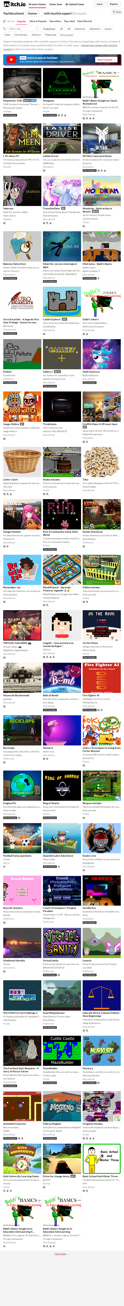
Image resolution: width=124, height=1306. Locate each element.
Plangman (48, 100)
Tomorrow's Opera (12, 755)
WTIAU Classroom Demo (97, 155)
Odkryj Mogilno (52, 1123)
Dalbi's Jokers (91, 319)
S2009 (6, 1131)
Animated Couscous (14, 1123)
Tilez (85, 479)
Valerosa (8, 208)
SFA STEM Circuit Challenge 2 (20, 1012)
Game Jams (55, 4)
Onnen (6, 964)
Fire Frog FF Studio (52, 1131)
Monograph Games (12, 107)
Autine (6, 859)
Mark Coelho (9, 810)
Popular (21, 21)
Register (114, 4)
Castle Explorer (52, 319)
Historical (80, 28)
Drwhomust (9, 375)
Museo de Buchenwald (16, 695)
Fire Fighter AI (91, 695)
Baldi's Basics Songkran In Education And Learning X (18, 1230)
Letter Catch (10, 479)
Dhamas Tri (9, 539)
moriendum (9, 1078)
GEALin (47, 649)
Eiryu (85, 915)
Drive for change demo (56, 1176)
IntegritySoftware (91, 1023)
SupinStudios (89, 539)
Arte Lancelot (50, 486)
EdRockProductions (93, 434)
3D (68, 28)
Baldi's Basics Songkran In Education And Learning (57, 1230)
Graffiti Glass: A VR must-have (100, 424)
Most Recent (84, 21)
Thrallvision (50, 424)
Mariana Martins (91, 1075)
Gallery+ (48, 371)
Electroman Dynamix (93, 326)
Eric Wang (48, 702)
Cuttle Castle (49, 1075)
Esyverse (87, 163)
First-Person (21, 34)
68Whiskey (48, 163)
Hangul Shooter (12, 531)
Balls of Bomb (50, 695)
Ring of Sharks (51, 803)
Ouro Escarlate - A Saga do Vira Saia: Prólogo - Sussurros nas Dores (21, 322)
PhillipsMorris (90, 702)
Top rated (69, 21)
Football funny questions (17, 855)
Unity (7, 34)
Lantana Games (90, 218)
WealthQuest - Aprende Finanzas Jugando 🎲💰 (57, 589)
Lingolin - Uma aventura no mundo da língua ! (58, 644)
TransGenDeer (51, 208)
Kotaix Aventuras (93, 531)
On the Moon (90, 642)
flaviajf (6, 915)
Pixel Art (36, 34)
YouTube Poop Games (14, 163)
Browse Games (37, 4)
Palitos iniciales (91, 587)
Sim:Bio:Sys (89, 907)
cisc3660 (87, 967)
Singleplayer (49, 28)
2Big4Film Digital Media (15, 650)
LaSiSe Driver (51, 155)
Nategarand (49, 918)
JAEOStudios (9, 1020)
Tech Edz (7, 486)
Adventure (94, 28)
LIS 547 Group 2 (11, 271)
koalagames (88, 862)
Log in (100, 4)
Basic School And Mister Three (100, 1176)
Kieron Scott (89, 650)
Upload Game (76, 4)
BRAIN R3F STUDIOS (53, 967)
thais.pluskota (10, 594)
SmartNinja (48, 1020)
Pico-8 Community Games (56, 542)
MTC (85, 1183)
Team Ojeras (9, 215)
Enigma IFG (9, 803)
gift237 (46, 1180)
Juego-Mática (11, 424)
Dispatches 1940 (12, 100)
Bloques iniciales (92, 803)
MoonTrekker (89, 486)
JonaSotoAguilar (51, 597)
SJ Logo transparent (92, 110)
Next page (60, 1253)
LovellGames (49, 326)
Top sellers (55, 21)
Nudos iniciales (51, 479)
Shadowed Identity (14, 960)
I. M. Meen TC (11, 155)
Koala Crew (89, 855)
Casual (108, 28)
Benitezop (8, 326)
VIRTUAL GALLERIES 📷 (17, 642)
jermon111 (88, 758)
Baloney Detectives (14, 263)
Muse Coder (49, 859)
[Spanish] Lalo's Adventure (58, 855)
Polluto (7, 371)
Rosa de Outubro (13, 907)
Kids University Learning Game (21, 1176)
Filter (118, 12)
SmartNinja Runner (54, 1012)
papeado (7, 699)
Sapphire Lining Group (54, 378)
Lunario (87, 960)
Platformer (51, 34)
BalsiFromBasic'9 (91, 271)
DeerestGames (50, 215)
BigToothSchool (90, 375)
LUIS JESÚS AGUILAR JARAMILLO (60, 274)
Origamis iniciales (93, 1123)
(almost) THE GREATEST (55, 431)
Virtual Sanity (51, 960)
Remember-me (12, 587)
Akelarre (48, 747)
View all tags (66, 34)
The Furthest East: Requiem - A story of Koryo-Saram (21, 1070)
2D (61, 28)
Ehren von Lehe (50, 107)
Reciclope (9, 747)
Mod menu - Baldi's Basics (97, 263)
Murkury (88, 1068)
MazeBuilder (50, 1068)
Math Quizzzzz (91, 371)
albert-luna (48, 751)
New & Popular (38, 21)
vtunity (6, 1183)
